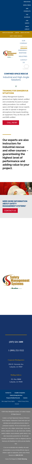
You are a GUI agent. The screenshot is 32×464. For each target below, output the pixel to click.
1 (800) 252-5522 (16, 350)
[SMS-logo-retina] (16, 321)
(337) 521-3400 (16, 342)
